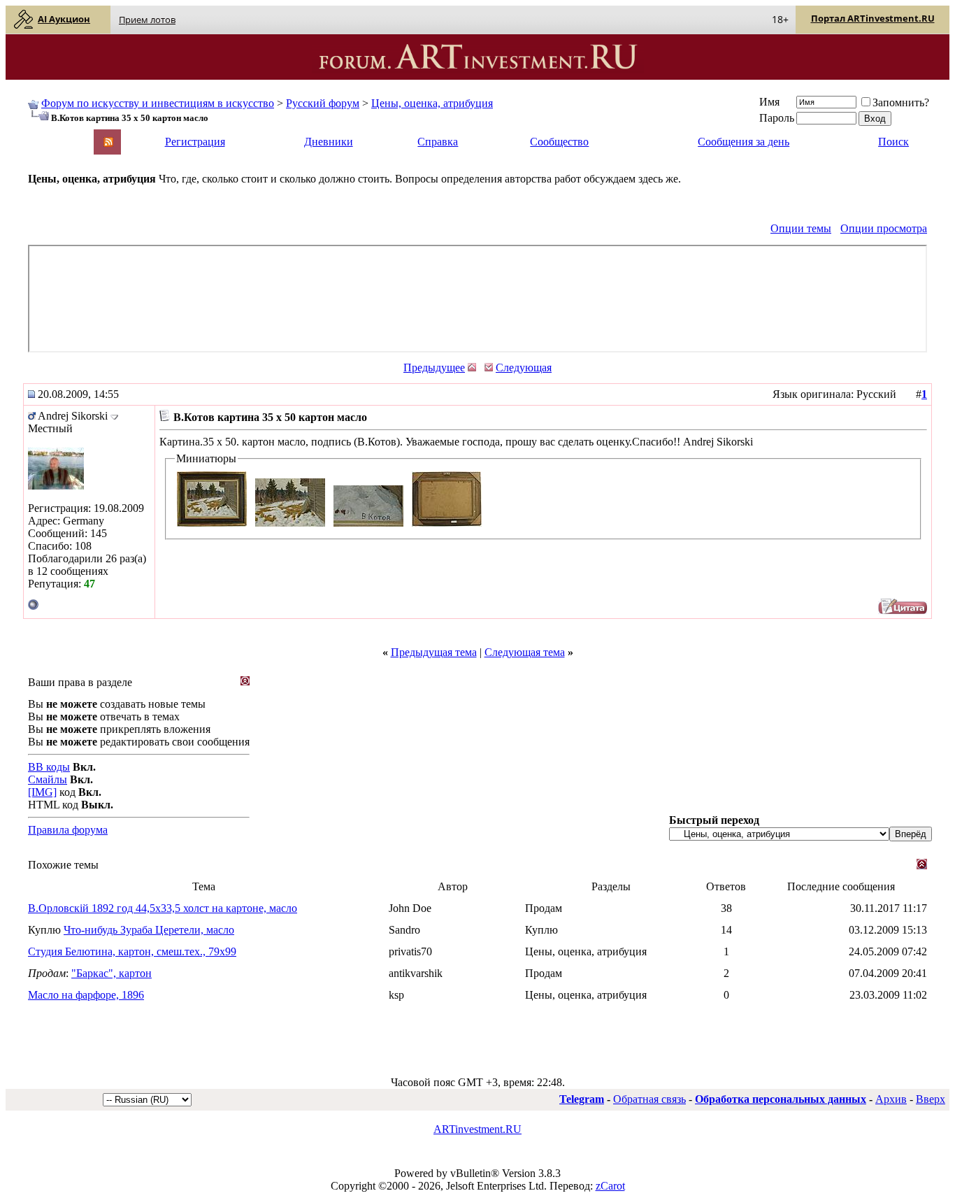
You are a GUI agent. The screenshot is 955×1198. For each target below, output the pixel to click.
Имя (769, 102)
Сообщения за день (743, 142)
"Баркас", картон (111, 973)
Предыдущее (434, 367)
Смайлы (47, 779)
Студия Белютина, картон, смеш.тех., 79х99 (132, 951)
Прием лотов (147, 19)
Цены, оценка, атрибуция (432, 103)
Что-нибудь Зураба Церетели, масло (149, 930)
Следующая (524, 367)
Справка (437, 142)
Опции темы (800, 228)
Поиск (893, 142)
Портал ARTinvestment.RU (873, 18)
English (43, 135)
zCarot (610, 1186)
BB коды (49, 767)
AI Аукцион (64, 19)
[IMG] (42, 792)
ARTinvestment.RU (477, 1129)
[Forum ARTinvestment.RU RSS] (108, 143)
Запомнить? (901, 102)
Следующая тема (524, 652)
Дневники (328, 142)
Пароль (776, 118)
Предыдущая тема (434, 652)
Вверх (930, 1099)
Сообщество (559, 142)
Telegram (581, 1099)
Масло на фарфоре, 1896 (86, 995)
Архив (891, 1099)
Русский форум (322, 103)
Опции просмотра (883, 228)
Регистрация (195, 142)
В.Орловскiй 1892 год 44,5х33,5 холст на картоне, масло (162, 908)
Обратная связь (649, 1099)
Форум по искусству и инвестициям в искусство (157, 103)
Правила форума (68, 830)
